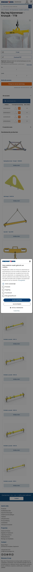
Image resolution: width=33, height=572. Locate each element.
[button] (16, 308)
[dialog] (16, 286)
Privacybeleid (21, 280)
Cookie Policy (17, 310)
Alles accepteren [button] (17, 300)
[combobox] (30, 261)
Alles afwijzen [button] (17, 304)
